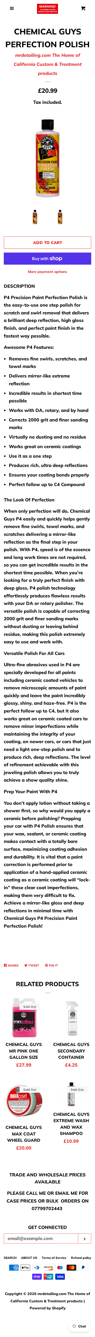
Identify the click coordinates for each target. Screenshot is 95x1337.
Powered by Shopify (48, 1308)
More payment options (47, 271)
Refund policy (81, 1258)
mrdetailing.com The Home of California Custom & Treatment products (48, 64)
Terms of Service (54, 1258)
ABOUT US (29, 1258)
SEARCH (10, 1258)
